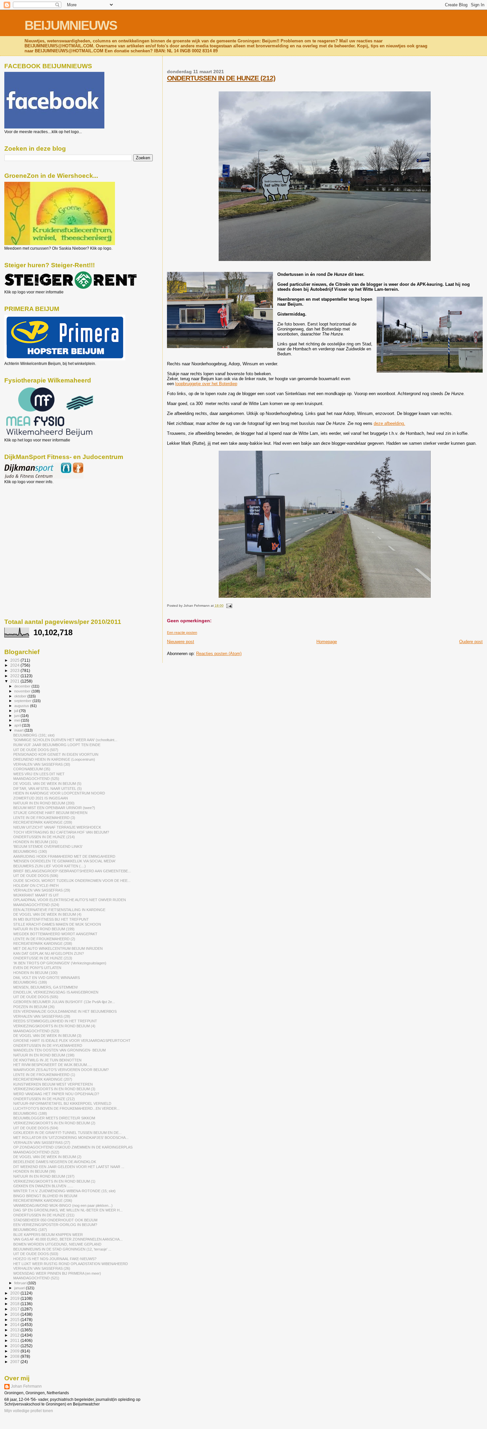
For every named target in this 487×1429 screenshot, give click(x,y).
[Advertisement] (34, 520)
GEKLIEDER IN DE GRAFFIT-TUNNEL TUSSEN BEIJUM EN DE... (67, 1133)
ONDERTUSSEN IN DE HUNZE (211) (44, 1215)
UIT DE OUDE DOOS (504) (35, 1128)
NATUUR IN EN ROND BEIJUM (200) (44, 803)
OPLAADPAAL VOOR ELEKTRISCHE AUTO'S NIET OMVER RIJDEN (69, 900)
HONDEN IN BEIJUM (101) (35, 842)
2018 (15, 1303)
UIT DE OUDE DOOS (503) (35, 1254)
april (18, 725)
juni (17, 716)
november (22, 691)
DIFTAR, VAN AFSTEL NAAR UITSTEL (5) (47, 789)
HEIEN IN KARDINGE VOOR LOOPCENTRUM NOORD (59, 793)
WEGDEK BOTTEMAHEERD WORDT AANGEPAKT (55, 934)
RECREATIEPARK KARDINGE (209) (42, 822)
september (23, 701)
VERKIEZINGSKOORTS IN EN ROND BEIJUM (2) (54, 1123)
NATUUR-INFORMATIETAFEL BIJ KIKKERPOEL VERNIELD (62, 1103)
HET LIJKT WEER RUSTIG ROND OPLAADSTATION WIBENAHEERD (70, 1264)
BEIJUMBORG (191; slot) (34, 735)
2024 (15, 665)
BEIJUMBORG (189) (30, 982)
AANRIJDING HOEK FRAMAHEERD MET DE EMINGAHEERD (64, 856)
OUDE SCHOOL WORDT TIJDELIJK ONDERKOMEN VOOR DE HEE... (72, 881)
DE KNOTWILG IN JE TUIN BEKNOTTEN (47, 1060)
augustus (22, 706)
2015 (15, 1319)
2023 (15, 670)
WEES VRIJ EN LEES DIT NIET (39, 774)
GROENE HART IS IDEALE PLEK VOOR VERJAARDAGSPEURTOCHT (72, 1041)
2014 (15, 1324)
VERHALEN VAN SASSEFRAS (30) (41, 764)
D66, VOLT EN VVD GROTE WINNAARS (46, 978)
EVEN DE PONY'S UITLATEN (37, 968)
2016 (15, 1314)
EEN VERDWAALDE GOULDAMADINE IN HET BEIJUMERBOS (65, 1011)
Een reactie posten (182, 633)
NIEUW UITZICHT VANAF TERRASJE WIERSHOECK (57, 827)
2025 (15, 660)
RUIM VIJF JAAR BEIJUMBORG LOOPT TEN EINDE (56, 745)
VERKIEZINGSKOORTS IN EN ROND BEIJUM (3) (54, 1089)
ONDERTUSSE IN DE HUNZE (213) (42, 958)
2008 (15, 1356)
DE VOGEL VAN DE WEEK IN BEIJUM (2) (47, 1157)
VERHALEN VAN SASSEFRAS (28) (41, 1016)
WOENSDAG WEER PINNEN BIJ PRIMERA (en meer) (57, 1273)
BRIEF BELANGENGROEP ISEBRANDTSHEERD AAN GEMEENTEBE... (72, 871)
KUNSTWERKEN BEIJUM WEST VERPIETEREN (53, 1084)
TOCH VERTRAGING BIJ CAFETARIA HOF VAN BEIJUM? (61, 832)
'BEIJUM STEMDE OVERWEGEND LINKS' (47, 846)
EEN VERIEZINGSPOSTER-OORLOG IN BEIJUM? (55, 1225)
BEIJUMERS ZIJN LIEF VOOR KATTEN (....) (49, 866)
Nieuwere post (180, 641)
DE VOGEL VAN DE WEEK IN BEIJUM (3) (47, 1036)
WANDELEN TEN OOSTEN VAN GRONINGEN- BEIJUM (59, 1050)
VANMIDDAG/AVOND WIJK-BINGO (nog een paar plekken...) (63, 1205)
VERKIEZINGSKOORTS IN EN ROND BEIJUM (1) (54, 1181)
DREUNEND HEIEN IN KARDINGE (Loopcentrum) (54, 759)
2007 (15, 1361)
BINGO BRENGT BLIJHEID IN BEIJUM (45, 1196)
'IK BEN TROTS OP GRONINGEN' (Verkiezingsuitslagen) (59, 963)
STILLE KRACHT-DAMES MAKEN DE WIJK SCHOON (57, 924)
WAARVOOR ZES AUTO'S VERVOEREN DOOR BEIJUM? (61, 1070)
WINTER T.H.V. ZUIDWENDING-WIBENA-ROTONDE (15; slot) (64, 1191)
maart (19, 730)
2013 (15, 1330)
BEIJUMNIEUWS (71, 25)
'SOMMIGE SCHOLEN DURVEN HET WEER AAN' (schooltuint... (65, 740)
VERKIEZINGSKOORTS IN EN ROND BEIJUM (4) (54, 1026)
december (22, 686)
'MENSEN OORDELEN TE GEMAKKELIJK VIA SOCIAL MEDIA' (64, 861)
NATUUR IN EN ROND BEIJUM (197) (44, 1176)
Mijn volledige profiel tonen (28, 1410)
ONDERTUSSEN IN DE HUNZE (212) (221, 78)
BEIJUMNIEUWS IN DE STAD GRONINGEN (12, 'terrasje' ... (62, 1249)
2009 (15, 1351)
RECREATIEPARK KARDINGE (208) (42, 943)
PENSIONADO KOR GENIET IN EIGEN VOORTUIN (55, 754)
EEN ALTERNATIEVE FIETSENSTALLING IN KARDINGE (59, 910)
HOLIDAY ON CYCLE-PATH (36, 886)
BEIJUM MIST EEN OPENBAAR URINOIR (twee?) (54, 808)
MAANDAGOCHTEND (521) (36, 1278)
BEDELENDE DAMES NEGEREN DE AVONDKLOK (54, 1162)
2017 (15, 1309)
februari (20, 1283)
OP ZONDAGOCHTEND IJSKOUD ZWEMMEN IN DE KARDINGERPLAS (73, 1147)
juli (16, 711)
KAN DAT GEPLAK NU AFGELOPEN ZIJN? (48, 953)
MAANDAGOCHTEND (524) (36, 905)
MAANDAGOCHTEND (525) (36, 779)
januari (20, 1288)
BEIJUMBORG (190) (30, 851)
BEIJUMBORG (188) (30, 1113)
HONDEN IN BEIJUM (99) (34, 1171)
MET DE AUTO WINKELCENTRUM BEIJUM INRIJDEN (58, 948)
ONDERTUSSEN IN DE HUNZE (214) (44, 837)
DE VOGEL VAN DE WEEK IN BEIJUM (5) (47, 784)
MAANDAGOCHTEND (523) (36, 1031)
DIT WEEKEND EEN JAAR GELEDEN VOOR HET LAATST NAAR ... (68, 1167)
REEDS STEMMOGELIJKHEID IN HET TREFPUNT (55, 1021)
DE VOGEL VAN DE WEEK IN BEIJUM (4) (47, 914)
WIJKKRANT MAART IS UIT (36, 895)
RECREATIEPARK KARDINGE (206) (42, 1200)
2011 (15, 1340)
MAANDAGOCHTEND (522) (36, 1152)
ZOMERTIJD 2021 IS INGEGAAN (40, 798)
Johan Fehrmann (26, 1386)
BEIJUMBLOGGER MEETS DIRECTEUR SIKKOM (54, 1118)
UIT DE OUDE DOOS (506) (35, 876)
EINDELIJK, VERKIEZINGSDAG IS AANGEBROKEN (55, 992)
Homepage (326, 641)
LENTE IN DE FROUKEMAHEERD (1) (44, 1075)
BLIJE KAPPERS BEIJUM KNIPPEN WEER (48, 1235)
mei (17, 720)
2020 (15, 1293)
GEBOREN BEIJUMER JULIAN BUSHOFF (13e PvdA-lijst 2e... (64, 1002)
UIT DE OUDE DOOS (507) (35, 750)
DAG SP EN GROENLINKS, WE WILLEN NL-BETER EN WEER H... (68, 1210)
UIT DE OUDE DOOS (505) (35, 997)
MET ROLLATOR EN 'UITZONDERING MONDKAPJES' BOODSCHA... (71, 1138)
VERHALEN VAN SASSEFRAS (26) (41, 1268)
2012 (15, 1335)
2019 (15, 1298)
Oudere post (471, 641)
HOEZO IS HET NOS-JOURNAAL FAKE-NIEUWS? (54, 1259)
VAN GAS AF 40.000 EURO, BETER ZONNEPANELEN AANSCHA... (68, 1239)
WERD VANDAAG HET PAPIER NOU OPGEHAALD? (56, 1094)
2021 (15, 681)
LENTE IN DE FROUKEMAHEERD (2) (44, 939)
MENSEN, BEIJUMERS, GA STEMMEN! (45, 987)
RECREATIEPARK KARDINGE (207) (42, 1079)
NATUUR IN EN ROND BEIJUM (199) (44, 929)
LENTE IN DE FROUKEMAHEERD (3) (44, 818)
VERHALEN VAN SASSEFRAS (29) (41, 890)
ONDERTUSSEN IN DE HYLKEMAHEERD (47, 1045)
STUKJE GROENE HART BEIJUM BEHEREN (50, 813)
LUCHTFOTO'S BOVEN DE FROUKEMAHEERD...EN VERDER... (66, 1108)
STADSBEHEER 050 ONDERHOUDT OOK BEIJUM (55, 1220)
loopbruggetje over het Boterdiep (206, 383)
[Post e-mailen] (228, 605)
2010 (15, 1346)
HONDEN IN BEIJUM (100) (35, 973)
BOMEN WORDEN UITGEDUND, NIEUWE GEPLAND (57, 1244)
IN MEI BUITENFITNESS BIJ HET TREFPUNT (51, 919)
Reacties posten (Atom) (219, 653)
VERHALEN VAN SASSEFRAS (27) (41, 1143)
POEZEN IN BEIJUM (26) (34, 1007)
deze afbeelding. (389, 423)
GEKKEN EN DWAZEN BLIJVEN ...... (43, 1186)
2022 (15, 676)
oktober (20, 696)
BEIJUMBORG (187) (30, 1230)
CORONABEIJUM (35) (31, 769)
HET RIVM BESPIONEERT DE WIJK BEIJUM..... (52, 1065)
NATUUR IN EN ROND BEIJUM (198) (44, 1055)
